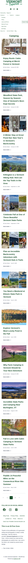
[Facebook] (10, 9)
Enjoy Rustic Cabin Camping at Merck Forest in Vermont (12, 61)
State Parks (3, 26)
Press (14, 518)
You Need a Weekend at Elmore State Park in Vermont (14, 294)
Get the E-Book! (10, 31)
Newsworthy (3, 12)
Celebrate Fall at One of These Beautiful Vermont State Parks (14, 217)
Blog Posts (6, 515)
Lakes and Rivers (5, 21)
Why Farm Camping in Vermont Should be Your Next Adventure (13, 368)
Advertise (22, 515)
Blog (16, 31)
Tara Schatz (7, 67)
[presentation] (14, 47)
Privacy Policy (14, 515)
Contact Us (8, 518)
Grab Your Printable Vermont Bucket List (14, 521)
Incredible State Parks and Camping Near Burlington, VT (13, 405)
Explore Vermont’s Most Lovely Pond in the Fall (12, 331)
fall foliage (3, 28)
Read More (7, 70)
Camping (3, 17)
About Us (20, 518)
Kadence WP (16, 558)
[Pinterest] (17, 9)
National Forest (4, 24)
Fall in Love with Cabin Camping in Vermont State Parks (13, 442)
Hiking (2, 19)
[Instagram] (14, 9)
